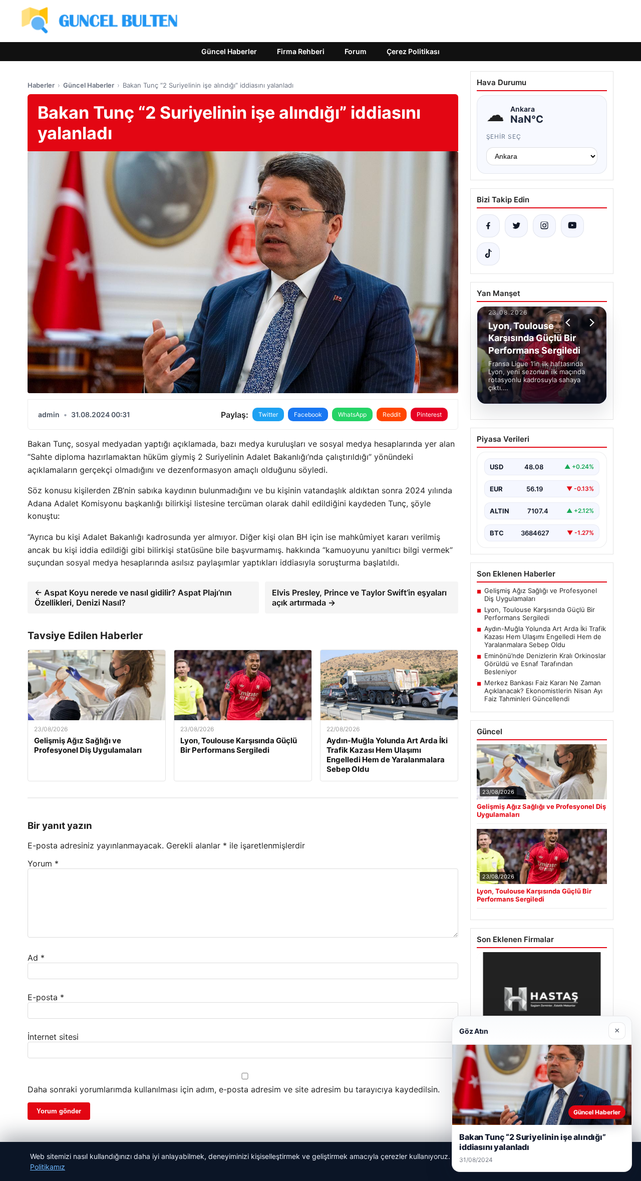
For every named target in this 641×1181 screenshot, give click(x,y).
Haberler (41, 85)
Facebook (308, 414)
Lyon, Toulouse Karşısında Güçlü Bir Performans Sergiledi (539, 614)
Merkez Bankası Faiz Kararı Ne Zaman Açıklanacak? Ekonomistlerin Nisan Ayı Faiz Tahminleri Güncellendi (543, 691)
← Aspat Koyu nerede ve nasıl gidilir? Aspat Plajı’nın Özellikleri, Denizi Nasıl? (133, 597)
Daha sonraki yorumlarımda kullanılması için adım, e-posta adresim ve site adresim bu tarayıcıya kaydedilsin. (234, 1089)
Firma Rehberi (301, 51)
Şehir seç (504, 136)
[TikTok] (488, 253)
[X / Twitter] (516, 225)
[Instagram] (544, 225)
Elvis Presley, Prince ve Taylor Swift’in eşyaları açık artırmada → (359, 597)
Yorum (43, 863)
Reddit (392, 414)
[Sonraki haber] (590, 322)
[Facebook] (488, 225)
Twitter (268, 414)
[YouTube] (572, 225)
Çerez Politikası (413, 51)
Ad (36, 958)
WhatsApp (352, 414)
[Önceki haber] (569, 322)
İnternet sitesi (53, 1037)
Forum (356, 51)
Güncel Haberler (229, 51)
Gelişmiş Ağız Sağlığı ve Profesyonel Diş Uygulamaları (540, 594)
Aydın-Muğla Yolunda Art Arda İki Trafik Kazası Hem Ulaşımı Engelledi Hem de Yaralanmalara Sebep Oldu (545, 637)
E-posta (46, 997)
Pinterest (429, 414)
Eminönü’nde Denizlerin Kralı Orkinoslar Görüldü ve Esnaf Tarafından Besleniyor (545, 664)
